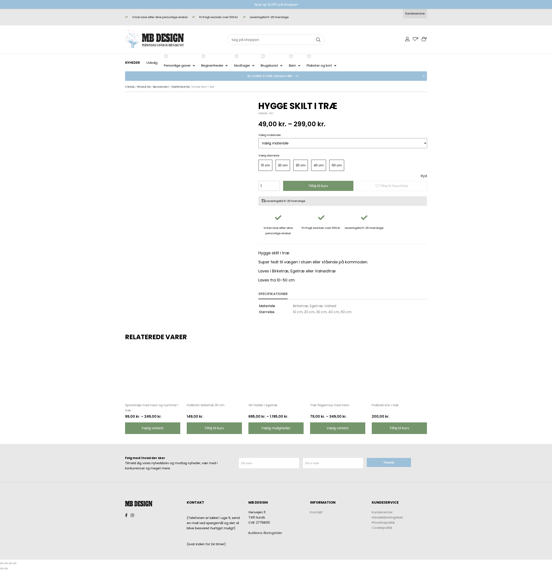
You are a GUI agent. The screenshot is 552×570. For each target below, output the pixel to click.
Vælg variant (152, 428)
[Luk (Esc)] (1, 563)
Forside (130, 87)
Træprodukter (180, 87)
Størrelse (273, 155)
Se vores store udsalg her (270, 76)
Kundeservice (415, 13)
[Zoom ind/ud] (14, 563)
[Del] (6, 563)
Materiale (274, 135)
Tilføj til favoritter (393, 185)
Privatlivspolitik (383, 522)
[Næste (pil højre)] (6, 568)
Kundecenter (382, 512)
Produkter (144, 87)
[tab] (273, 294)
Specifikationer (273, 293)
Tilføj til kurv (318, 185)
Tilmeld (388, 462)
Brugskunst (161, 87)
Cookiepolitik (382, 527)
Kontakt (316, 512)
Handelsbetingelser (387, 517)
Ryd (424, 175)
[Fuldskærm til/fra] (10, 563)
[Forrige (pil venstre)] (1, 568)
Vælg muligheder (276, 428)
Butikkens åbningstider (265, 533)
